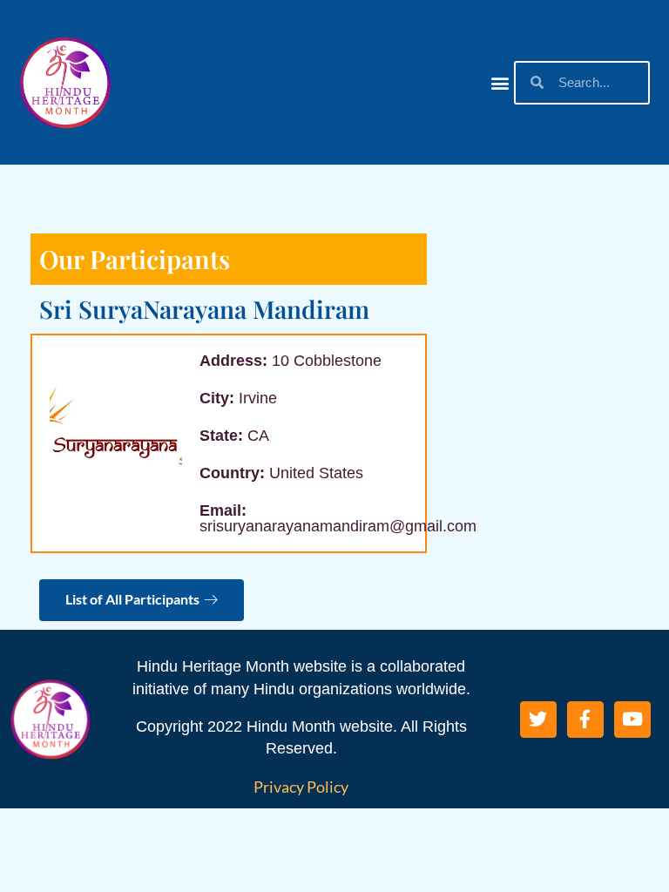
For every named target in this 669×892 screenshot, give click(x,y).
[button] (499, 82)
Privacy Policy (300, 786)
